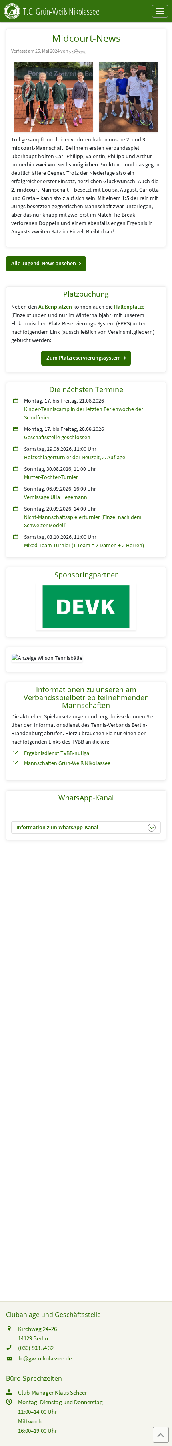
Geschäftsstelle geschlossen (57, 437)
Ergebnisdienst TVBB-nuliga (56, 753)
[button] (46, 263)
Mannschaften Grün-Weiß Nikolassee (67, 763)
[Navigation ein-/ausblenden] (160, 11)
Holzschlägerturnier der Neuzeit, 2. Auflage (74, 457)
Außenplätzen (55, 306)
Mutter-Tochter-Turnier (51, 477)
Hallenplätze (129, 306)
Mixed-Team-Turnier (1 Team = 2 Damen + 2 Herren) (84, 545)
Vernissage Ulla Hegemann (55, 497)
